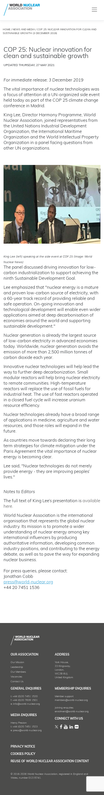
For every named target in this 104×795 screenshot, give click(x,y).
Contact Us (17, 681)
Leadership (17, 667)
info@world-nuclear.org (26, 704)
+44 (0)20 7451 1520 (25, 696)
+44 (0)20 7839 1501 (25, 700)
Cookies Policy (23, 754)
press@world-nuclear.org (28, 582)
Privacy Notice (23, 746)
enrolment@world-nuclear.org (72, 711)
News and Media (24, 29)
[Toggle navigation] (94, 10)
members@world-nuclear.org (71, 700)
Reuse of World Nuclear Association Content (50, 761)
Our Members (18, 672)
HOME (6, 29)
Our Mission (17, 662)
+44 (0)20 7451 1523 (25, 726)
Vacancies (16, 676)
